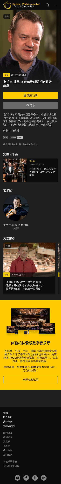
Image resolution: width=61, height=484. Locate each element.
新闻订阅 (7, 432)
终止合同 (7, 450)
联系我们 (7, 417)
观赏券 (6, 441)
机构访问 (7, 437)
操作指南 (7, 421)
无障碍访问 (9, 425)
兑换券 (6, 445)
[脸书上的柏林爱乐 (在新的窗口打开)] (26, 478)
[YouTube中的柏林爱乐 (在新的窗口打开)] (17, 478)
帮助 (5, 412)
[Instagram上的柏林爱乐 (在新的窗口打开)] (44, 478)
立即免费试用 (30, 379)
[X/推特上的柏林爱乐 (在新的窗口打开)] (35, 478)
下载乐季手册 (10, 461)
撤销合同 (7, 454)
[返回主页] (21, 5)
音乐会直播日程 (11, 465)
